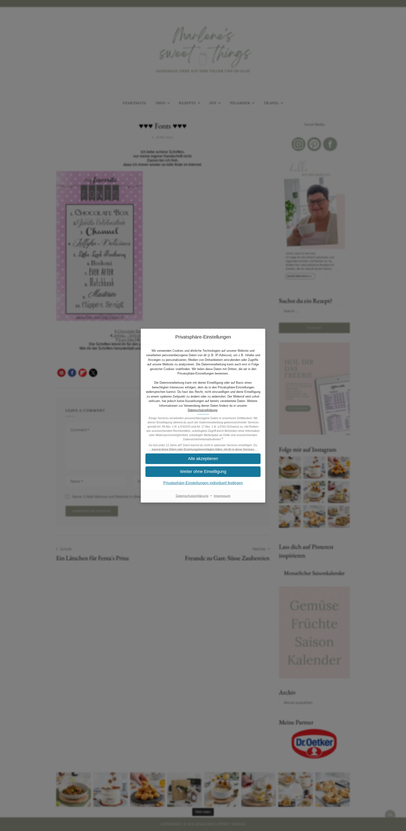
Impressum (222, 496)
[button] (203, 471)
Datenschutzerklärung (202, 410)
